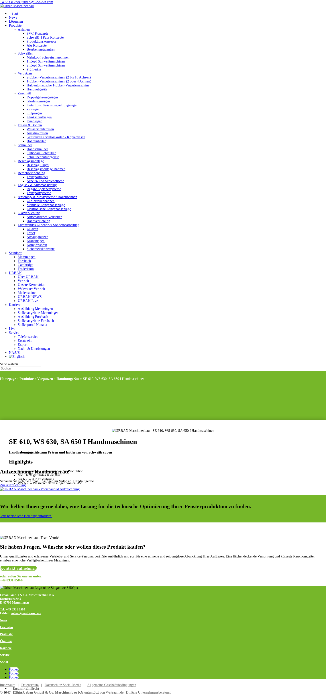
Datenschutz (30, 685)
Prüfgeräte (34, 69)
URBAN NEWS (30, 297)
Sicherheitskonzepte (41, 249)
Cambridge (25, 265)
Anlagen (24, 29)
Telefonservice (28, 336)
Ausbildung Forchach (33, 317)
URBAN (15, 273)
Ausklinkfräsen (37, 133)
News (13, 17)
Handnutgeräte (37, 89)
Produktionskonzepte (41, 41)
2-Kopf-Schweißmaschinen (46, 65)
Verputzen (25, 73)
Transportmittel (37, 177)
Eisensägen (34, 121)
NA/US (14, 352)
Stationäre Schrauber (41, 153)
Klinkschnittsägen (39, 117)
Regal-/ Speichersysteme (44, 189)
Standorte (15, 253)
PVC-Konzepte (37, 33)
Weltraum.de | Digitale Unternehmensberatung (138, 692)
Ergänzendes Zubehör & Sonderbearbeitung (48, 225)
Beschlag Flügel (38, 165)
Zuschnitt (24, 93)
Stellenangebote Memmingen (38, 313)
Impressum (7, 685)
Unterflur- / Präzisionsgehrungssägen (52, 105)
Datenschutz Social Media (63, 685)
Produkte (15, 25)
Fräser (31, 233)
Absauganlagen (37, 237)
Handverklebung (38, 221)
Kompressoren (37, 245)
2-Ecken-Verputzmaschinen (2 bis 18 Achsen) (59, 77)
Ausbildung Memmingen (35, 309)
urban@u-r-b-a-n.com (26, 613)
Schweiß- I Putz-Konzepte (45, 37)
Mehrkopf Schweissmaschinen (48, 57)
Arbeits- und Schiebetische (45, 181)
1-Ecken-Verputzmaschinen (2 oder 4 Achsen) (59, 81)
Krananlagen (36, 241)
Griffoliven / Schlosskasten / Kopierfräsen (56, 137)
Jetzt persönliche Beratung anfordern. (26, 516)
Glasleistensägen (38, 101)
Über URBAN (28, 277)
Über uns (6, 641)
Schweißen (25, 53)
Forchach (24, 261)
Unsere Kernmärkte (31, 285)
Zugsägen (33, 109)
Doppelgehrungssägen (42, 97)
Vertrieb (23, 281)
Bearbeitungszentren (41, 49)
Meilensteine (26, 293)
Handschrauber (37, 149)
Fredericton (26, 269)
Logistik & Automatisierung (37, 185)
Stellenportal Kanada (32, 325)
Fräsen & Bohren (30, 125)
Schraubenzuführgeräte (43, 157)
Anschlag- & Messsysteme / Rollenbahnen (47, 197)
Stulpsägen (34, 113)
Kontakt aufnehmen (18, 568)
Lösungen (16, 21)
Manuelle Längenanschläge (46, 205)
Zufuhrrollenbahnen (41, 201)
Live (12, 328)
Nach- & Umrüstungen (34, 348)
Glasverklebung (29, 213)
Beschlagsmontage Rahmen (46, 169)
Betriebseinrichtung (31, 173)
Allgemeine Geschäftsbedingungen (111, 685)
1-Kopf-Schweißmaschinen (46, 61)
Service (14, 332)
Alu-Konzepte (37, 45)
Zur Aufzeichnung (13, 485)
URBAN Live (28, 301)
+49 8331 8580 (11, 2)
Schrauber (25, 145)
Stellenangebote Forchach (36, 321)
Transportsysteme (39, 193)
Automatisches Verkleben (44, 217)
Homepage (8, 379)
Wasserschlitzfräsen (40, 129)
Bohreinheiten (36, 141)
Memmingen (26, 257)
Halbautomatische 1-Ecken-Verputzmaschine (58, 85)
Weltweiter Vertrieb (31, 289)
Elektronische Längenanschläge (49, 209)
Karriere (14, 305)
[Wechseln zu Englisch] (17, 356)
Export (22, 344)
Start (13, 13)
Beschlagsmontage (31, 161)
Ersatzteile (25, 340)
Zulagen (32, 229)
